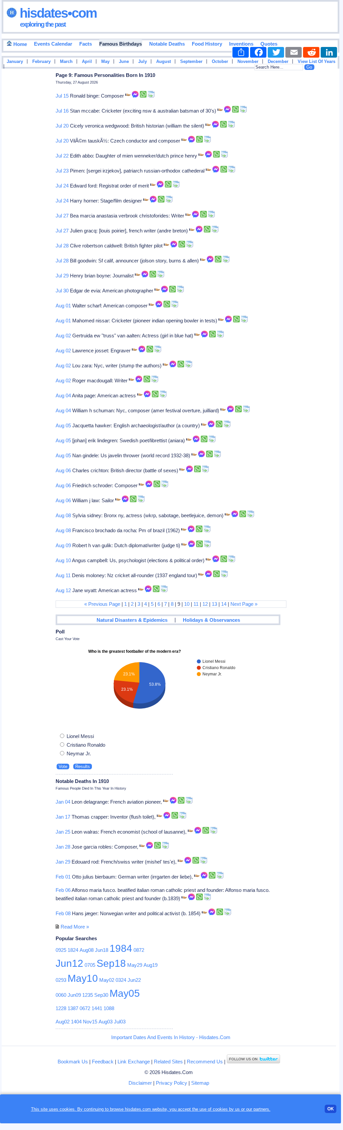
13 (214, 604)
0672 (85, 1008)
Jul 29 (62, 275)
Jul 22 (62, 156)
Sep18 (111, 963)
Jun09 (74, 995)
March (66, 61)
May (105, 61)
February (41, 61)
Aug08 (87, 950)
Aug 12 (63, 590)
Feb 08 (63, 913)
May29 (134, 965)
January (15, 61)
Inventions (241, 44)
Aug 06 (63, 470)
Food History (207, 44)
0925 (61, 950)
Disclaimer (140, 1083)
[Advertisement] (319, 177)
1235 (87, 995)
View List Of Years (316, 61)
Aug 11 (63, 575)
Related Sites (168, 1061)
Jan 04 (63, 802)
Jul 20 (62, 126)
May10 (83, 978)
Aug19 (151, 965)
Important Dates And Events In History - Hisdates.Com (170, 1037)
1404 (76, 1021)
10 (186, 604)
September (191, 61)
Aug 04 (63, 395)
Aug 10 (63, 560)
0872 (139, 950)
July (142, 61)
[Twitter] (276, 52)
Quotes (268, 44)
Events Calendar (53, 44)
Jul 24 (62, 185)
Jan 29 (63, 862)
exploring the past (43, 24)
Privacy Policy (171, 1083)
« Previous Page (102, 604)
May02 (106, 980)
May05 (125, 993)
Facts (85, 44)
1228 (61, 1008)
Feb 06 (63, 890)
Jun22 (134, 980)
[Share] (240, 52)
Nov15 (90, 1021)
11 (195, 604)
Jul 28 (62, 245)
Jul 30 (62, 290)
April (87, 61)
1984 (121, 948)
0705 (90, 965)
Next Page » (243, 604)
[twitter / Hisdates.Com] (253, 1061)
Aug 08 (63, 515)
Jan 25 (63, 832)
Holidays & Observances (211, 620)
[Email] (293, 52)
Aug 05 (63, 425)
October (220, 61)
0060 (61, 995)
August (163, 61)
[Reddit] (311, 52)
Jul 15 (62, 96)
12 (205, 604)
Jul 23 (62, 171)
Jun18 (101, 950)
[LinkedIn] (329, 52)
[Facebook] (258, 52)
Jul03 (120, 1021)
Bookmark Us (73, 1061)
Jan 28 (63, 847)
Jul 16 (62, 111)
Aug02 (63, 1021)
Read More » (75, 927)
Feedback (103, 1061)
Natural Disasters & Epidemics (132, 620)
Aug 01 (63, 305)
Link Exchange (134, 1061)
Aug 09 (63, 545)
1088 (109, 1008)
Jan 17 (63, 817)
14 (223, 604)
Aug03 (106, 1021)
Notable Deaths (167, 44)
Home (19, 44)
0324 (121, 980)
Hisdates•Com (57, 13)
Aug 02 (63, 335)
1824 (73, 950)
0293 (61, 980)
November (247, 61)
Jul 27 (62, 215)
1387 (73, 1008)
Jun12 (69, 963)
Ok (330, 1108)
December (278, 61)
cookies (220, 1109)
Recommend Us (205, 1061)
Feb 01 (63, 877)
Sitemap (200, 1083)
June (124, 61)
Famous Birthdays (120, 44)
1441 (97, 1008)
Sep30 (101, 995)
